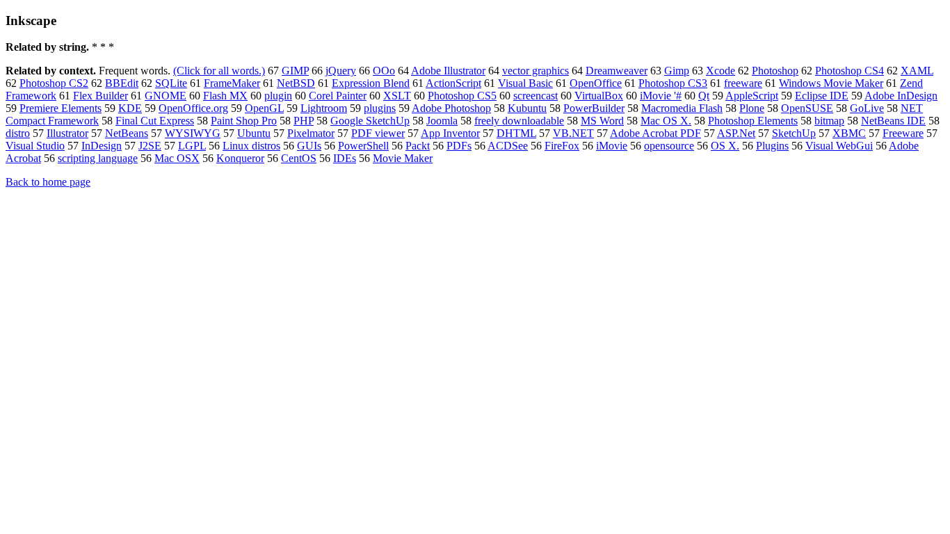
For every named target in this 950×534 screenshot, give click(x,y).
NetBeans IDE (893, 121)
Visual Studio (35, 146)
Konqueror (240, 158)
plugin (278, 96)
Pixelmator (311, 133)
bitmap (829, 121)
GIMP (295, 70)
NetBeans (126, 133)
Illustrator (67, 133)
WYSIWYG (192, 133)
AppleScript (751, 96)
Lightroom (323, 108)
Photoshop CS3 (672, 83)
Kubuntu (527, 108)
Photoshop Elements (753, 121)
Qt (703, 96)
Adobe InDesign (900, 96)
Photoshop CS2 (53, 83)
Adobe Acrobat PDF (655, 133)
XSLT (397, 96)
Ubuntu (254, 133)
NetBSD (296, 83)
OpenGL (264, 108)
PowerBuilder (594, 108)
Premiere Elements (60, 108)
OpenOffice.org (193, 108)
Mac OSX (177, 158)
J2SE (149, 146)
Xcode (720, 70)
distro (18, 133)
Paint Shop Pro (244, 121)
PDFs (459, 146)
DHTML (516, 133)
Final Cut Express (154, 121)
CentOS (298, 158)
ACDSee (508, 146)
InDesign (101, 146)
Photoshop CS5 (462, 96)
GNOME (165, 96)
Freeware (903, 133)
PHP (303, 121)
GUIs (309, 146)
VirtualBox (598, 96)
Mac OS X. (666, 121)
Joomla (442, 121)
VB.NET (573, 133)
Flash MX (225, 96)
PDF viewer (378, 133)
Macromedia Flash (682, 108)
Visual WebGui (839, 146)
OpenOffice (596, 83)
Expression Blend (371, 83)
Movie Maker (403, 158)
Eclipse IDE (821, 96)
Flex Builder (100, 96)
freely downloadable (519, 121)
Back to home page (48, 182)
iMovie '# (661, 96)
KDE (130, 108)
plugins (380, 108)
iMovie (611, 146)
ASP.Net (736, 133)
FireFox (562, 146)
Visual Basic (525, 83)
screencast (535, 96)
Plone (751, 108)
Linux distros (251, 146)
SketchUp (794, 133)
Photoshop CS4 (849, 70)
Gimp (676, 70)
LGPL (192, 146)
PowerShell (363, 146)
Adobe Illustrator (448, 70)
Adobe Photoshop (451, 108)
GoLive (867, 108)
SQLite (171, 83)
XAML (917, 70)
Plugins (772, 146)
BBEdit (121, 83)
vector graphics (535, 70)
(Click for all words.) (219, 70)
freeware (743, 83)
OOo (384, 70)
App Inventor (450, 133)
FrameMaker (232, 83)
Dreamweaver (616, 70)
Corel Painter (338, 96)
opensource (669, 146)
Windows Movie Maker (831, 83)
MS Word (602, 121)
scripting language (98, 158)
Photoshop (775, 70)
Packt (417, 146)
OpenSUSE (807, 108)
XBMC (849, 133)
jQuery (340, 70)
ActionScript (453, 83)
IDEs (344, 158)
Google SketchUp (370, 121)
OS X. (725, 146)
